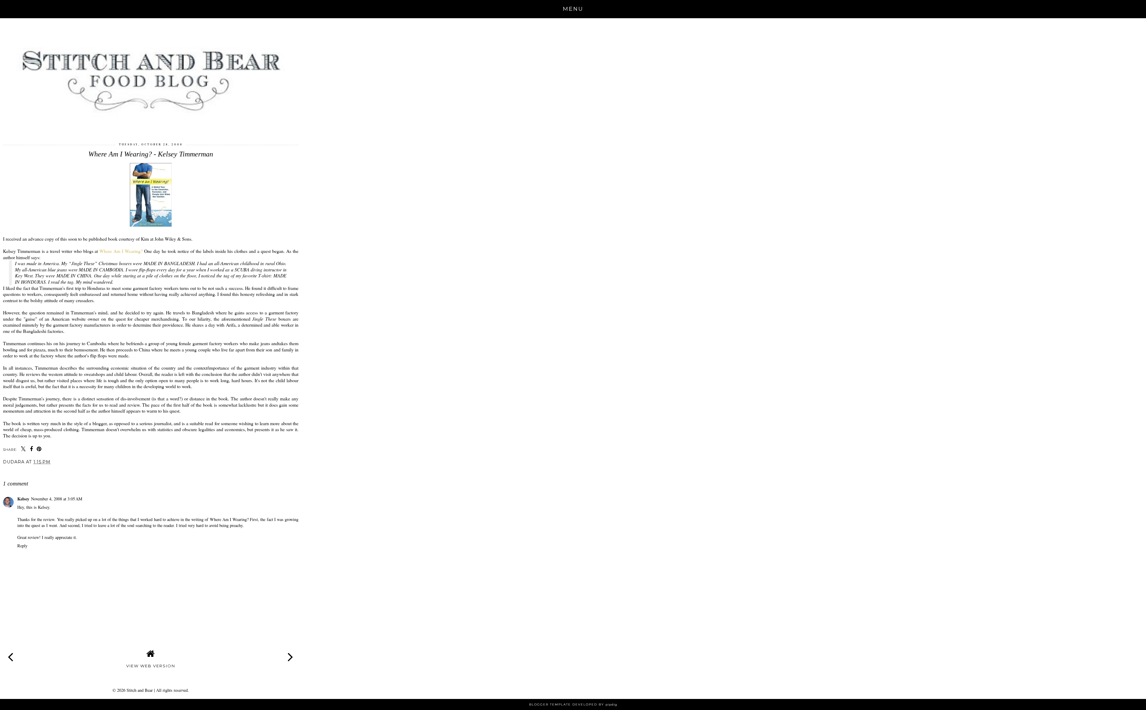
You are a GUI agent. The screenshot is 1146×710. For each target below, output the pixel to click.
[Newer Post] (10, 652)
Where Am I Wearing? (121, 251)
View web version (150, 665)
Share (13, 472)
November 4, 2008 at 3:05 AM (56, 499)
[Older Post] (290, 652)
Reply (22, 545)
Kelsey (23, 499)
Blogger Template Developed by (573, 704)
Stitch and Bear (140, 690)
